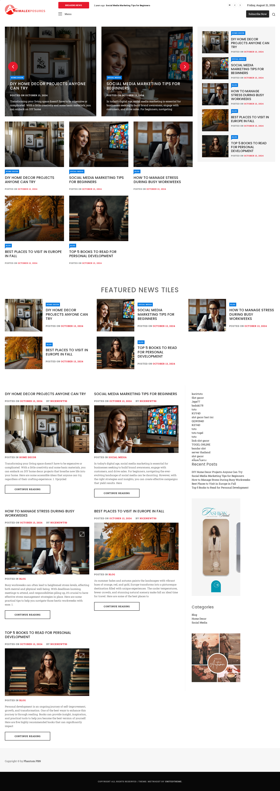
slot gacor (198, 456)
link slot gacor (200, 440)
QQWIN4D (198, 421)
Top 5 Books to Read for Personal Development (93, 253)
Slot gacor (198, 397)
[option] (132, 71)
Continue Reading (28, 489)
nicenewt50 (58, 401)
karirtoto (197, 393)
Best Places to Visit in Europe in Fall (33, 253)
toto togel (197, 432)
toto (194, 409)
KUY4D (196, 413)
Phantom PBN (32, 761)
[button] (64, 14)
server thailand (201, 452)
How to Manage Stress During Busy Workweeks (130, 5)
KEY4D (196, 425)
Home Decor (12, 171)
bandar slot (199, 448)
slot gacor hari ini (202, 417)
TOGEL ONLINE (201, 444)
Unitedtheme (173, 781)
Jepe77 (196, 401)
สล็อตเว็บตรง (199, 460)
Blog (191, 78)
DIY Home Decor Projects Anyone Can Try (29, 179)
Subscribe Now (258, 14)
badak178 (197, 405)
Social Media (99, 78)
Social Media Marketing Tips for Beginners (128, 86)
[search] (273, 14)
